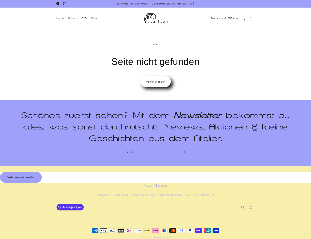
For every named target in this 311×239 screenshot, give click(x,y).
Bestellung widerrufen (20, 177)
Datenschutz (121, 194)
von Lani (150, 237)
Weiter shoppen (155, 81)
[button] (73, 18)
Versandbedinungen (170, 194)
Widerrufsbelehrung (143, 194)
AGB (187, 194)
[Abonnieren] (184, 152)
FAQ (195, 194)
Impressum (103, 194)
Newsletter (207, 194)
